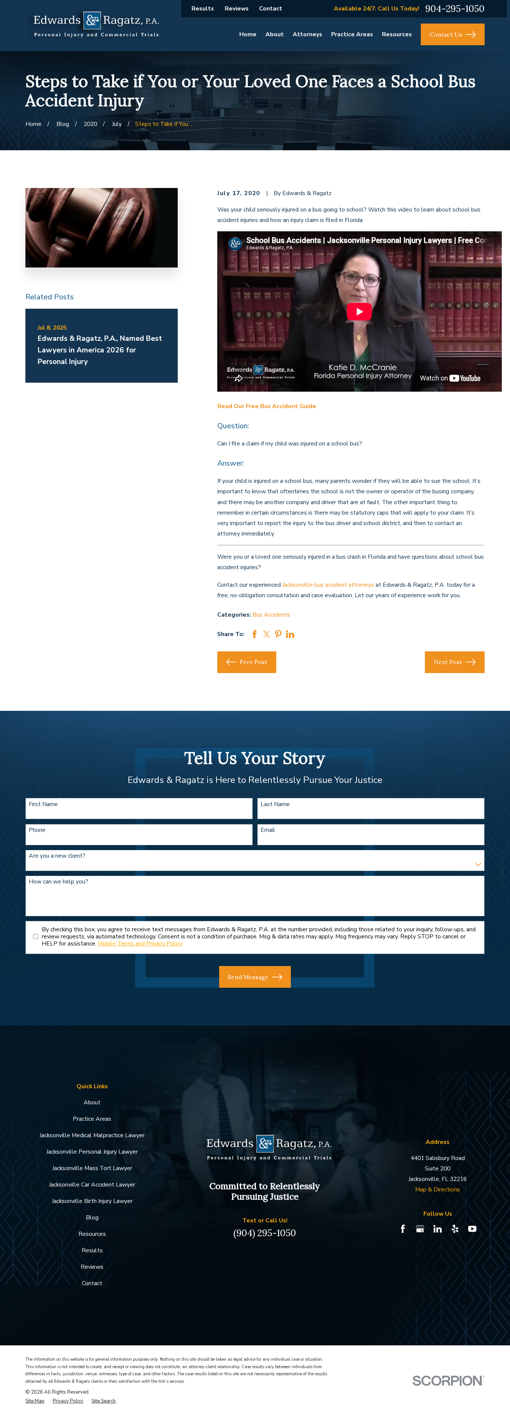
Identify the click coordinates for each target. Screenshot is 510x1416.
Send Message (248, 977)
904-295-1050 (455, 8)
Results (203, 8)
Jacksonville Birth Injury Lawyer (92, 1201)
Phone (37, 830)
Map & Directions (437, 1189)
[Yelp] (455, 1229)
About (92, 1102)
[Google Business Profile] (420, 1229)
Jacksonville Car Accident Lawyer (92, 1185)
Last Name (275, 804)
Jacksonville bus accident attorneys (328, 585)
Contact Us (446, 34)
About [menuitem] (274, 34)
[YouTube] (472, 1229)
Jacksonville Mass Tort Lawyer (92, 1168)
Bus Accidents (271, 615)
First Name (43, 804)
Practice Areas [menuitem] (352, 34)
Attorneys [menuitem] (307, 34)
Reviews (237, 8)
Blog (92, 1217)
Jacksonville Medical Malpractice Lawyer (92, 1135)
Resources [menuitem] (397, 34)
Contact (270, 8)
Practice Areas (92, 1119)
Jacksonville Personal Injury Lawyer (92, 1152)
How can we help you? (58, 881)
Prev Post (253, 662)
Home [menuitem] (247, 34)
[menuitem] (34, 1401)
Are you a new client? (57, 856)
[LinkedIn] (437, 1229)
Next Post (448, 662)
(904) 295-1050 (264, 1233)
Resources (92, 1234)
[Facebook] (403, 1229)
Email (268, 830)
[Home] (92, 25)
